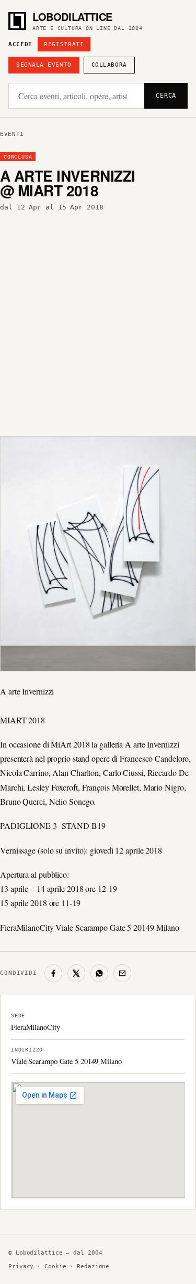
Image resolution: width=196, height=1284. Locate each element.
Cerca (166, 95)
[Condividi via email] (122, 973)
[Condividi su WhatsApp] (99, 973)
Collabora (109, 64)
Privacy (20, 1266)
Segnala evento (44, 64)
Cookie (55, 1266)
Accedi (20, 44)
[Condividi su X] (76, 973)
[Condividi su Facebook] (53, 973)
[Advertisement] (98, 321)
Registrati (64, 44)
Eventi (12, 134)
